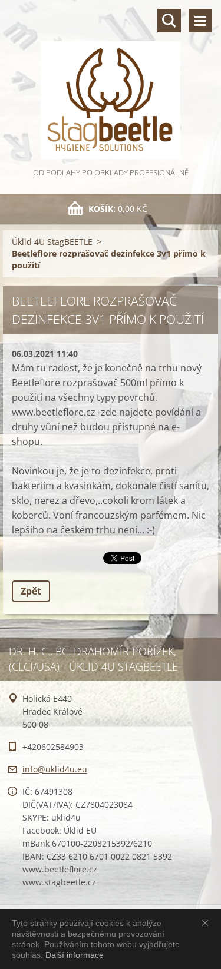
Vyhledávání (169, 20)
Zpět (31, 591)
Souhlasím (207, 922)
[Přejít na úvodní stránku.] (110, 83)
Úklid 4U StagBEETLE (52, 241)
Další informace (74, 955)
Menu (200, 20)
